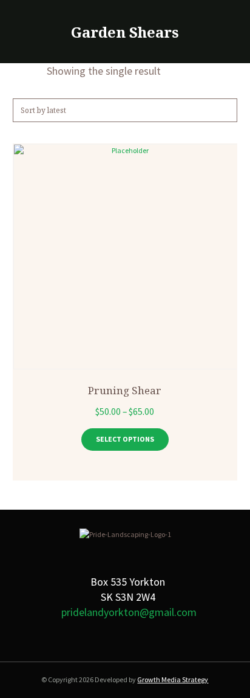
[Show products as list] (37, 70)
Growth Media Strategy (172, 679)
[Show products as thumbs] (18, 70)
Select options (125, 438)
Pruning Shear (124, 390)
